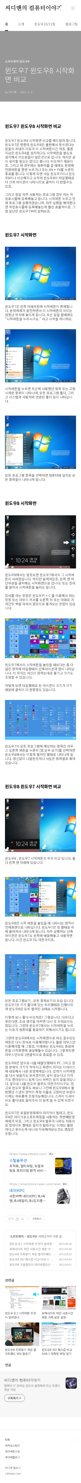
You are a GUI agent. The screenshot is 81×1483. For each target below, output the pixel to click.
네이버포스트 (12, 1451)
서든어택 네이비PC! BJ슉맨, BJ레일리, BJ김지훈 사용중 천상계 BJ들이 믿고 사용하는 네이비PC (28, 1198)
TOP (72, 1440)
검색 (63, 8)
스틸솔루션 (18, 1160)
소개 (21, 23)
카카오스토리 (12, 1445)
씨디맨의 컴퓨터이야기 (33, 8)
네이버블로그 (12, 1457)
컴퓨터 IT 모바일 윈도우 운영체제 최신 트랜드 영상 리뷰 (32, 1388)
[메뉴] (73, 8)
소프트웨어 (17, 1236)
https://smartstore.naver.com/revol (34, 1184)
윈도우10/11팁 (44, 23)
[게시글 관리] (22, 1219)
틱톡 (7, 1440)
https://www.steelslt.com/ (28, 1154)
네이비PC (17, 1190)
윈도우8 (32, 1236)
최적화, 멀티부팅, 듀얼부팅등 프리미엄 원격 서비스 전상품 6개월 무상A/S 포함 (27, 1168)
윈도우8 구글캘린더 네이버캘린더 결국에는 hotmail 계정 (31, 1266)
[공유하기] (17, 1219)
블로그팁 (71, 23)
